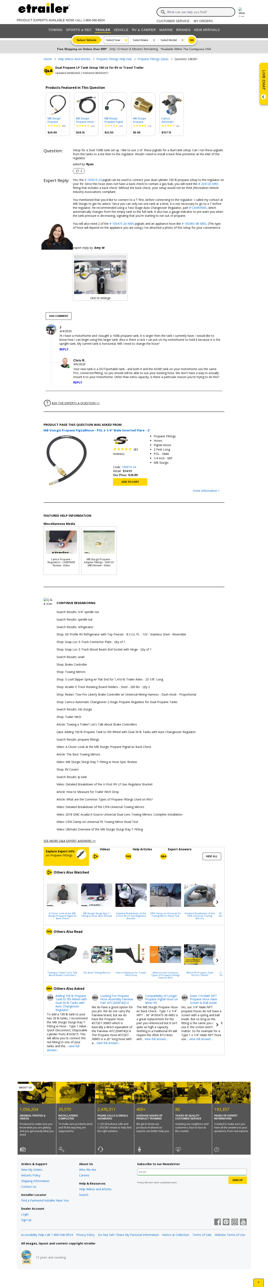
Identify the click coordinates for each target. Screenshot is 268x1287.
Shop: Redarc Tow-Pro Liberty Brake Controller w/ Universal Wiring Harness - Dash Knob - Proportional (126, 694)
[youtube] (243, 1222)
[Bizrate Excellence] (26, 1257)
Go (192, 40)
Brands (183, 30)
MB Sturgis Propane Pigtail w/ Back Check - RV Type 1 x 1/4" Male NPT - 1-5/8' (114, 120)
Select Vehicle (87, 40)
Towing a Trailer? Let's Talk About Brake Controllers (62, 973)
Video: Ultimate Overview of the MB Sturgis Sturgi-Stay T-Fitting (100, 829)
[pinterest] (226, 1222)
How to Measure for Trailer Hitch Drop (131, 973)
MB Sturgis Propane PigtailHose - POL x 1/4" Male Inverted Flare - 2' (57, 120)
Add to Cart (130, 481)
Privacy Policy (85, 1235)
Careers (84, 1175)
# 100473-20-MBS (121, 224)
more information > (206, 491)
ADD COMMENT (58, 316)
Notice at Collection (175, 1235)
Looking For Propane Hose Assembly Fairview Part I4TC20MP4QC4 (116, 999)
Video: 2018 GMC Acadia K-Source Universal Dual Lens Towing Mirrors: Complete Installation (119, 814)
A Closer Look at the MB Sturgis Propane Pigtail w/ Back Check (62, 916)
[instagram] (234, 1222)
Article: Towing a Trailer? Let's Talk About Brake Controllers (97, 724)
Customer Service (173, 21)
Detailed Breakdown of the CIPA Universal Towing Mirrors (200, 916)
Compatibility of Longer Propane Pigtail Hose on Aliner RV (161, 999)
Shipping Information (35, 1181)
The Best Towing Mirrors (97, 972)
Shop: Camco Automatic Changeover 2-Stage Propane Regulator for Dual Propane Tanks (117, 702)
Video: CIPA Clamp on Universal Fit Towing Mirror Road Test (97, 822)
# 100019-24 (93, 180)
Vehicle (121, 30)
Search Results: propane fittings (78, 739)
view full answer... (108, 1043)
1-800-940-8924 (94, 20)
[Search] (163, 12)
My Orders (203, 21)
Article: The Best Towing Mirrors (78, 754)
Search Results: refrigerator (75, 627)
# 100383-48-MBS (193, 224)
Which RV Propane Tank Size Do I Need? (199, 973)
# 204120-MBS (208, 184)
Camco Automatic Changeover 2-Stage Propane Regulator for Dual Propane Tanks (170, 120)
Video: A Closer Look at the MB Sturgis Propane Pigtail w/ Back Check (104, 747)
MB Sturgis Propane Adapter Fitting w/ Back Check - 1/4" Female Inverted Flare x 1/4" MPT (143, 120)
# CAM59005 (197, 208)
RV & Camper (144, 30)
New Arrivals (207, 30)
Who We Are (87, 1170)
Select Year (113, 40)
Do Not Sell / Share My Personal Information (128, 1235)
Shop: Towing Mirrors (71, 672)
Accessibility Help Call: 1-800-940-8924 (47, 1235)
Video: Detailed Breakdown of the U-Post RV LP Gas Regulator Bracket (105, 784)
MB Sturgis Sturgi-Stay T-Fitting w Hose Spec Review (96, 914)
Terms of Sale (201, 1235)
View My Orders (32, 1170)
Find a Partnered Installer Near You (45, 1200)
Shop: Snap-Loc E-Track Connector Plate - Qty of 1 (91, 642)
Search (83, 1195)
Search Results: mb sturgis (74, 709)
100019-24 (129, 467)
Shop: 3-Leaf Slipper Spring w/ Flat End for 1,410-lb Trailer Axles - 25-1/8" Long (110, 679)
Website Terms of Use (230, 1235)
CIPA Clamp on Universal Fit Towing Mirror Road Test (165, 914)
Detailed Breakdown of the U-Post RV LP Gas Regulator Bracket (131, 916)
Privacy (140, 1182)
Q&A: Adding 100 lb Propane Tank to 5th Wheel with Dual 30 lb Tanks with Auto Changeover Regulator (126, 732)
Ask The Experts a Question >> (76, 403)
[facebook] (217, 1222)
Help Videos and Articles (95, 1189)
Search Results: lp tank (72, 777)
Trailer (102, 30)
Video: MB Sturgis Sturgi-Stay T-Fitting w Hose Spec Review (97, 762)
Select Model (169, 40)
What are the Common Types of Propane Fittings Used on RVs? (165, 975)
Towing (55, 30)
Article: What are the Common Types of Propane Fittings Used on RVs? (105, 799)
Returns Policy (30, 1175)
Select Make (140, 40)
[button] (217, 902)
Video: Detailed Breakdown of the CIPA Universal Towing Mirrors (100, 807)
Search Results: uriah (71, 657)
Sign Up (26, 1220)
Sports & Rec (79, 30)
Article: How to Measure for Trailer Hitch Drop (88, 792)
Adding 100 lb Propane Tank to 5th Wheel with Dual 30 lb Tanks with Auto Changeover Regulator (71, 1003)
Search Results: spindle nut (75, 619)
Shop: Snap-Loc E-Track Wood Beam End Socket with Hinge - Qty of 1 (104, 649)
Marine (166, 30)
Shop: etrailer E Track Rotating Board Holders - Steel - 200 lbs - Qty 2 (103, 687)
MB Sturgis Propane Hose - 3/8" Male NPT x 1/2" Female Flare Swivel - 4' (86, 120)
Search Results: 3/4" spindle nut (78, 612)
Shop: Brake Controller (72, 664)
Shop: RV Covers (68, 769)
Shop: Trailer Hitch (69, 717)
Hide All (212, 856)
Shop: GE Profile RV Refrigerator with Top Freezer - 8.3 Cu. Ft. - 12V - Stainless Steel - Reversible (121, 634)
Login (25, 1214)
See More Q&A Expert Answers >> (70, 841)
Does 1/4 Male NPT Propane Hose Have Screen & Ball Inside (203, 999)
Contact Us (28, 1187)
